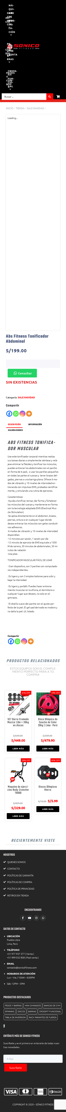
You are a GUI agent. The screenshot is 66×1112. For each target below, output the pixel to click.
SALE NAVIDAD (35, 108)
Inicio (9, 108)
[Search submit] (49, 96)
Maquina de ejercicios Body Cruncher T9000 (18, 790)
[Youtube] (29, 918)
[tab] (14, 425)
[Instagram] (22, 414)
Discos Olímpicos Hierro (48, 788)
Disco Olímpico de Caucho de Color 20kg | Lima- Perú (48, 722)
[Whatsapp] (16, 414)
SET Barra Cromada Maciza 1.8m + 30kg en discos (18, 722)
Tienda (20, 108)
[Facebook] (9, 414)
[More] (29, 414)
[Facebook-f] (23, 918)
